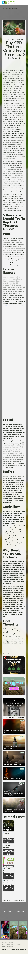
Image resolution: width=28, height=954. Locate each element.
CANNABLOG (10, 7)
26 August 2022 (9, 39)
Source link (6, 654)
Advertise (5, 950)
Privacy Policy (14, 950)
